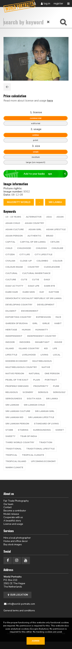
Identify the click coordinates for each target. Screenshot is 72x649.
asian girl (34, 229)
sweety (10, 436)
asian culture (14, 229)
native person (14, 373)
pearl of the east (16, 379)
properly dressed (17, 386)
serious (43, 392)
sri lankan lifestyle (41, 417)
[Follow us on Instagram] (16, 560)
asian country (34, 223)
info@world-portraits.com (21, 604)
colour (57, 260)
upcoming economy (43, 461)
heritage (11, 329)
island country (29, 348)
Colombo (42, 260)
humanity (41, 329)
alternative (34, 216)
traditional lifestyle (40, 448)
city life (24, 254)
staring (23, 429)
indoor (10, 342)
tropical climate (33, 455)
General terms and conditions (19, 610)
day (41, 292)
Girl (35, 323)
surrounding (42, 429)
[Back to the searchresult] (7, 87)
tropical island (15, 461)
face (58, 317)
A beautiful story (12, 520)
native (46, 367)
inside (58, 342)
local (56, 354)
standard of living (46, 423)
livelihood (29, 354)
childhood (24, 248)
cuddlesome (52, 267)
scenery (28, 392)
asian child (12, 223)
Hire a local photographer (17, 537)
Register (58, 3)
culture (10, 279)
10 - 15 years (13, 216)
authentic (34, 235)
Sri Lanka (55, 202)
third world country (19, 442)
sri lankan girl (44, 411)
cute (24, 279)
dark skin (29, 292)
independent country (41, 336)
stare (9, 429)
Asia (49, 216)
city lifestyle (43, 254)
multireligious (42, 361)
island (9, 348)
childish (41, 248)
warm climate (14, 467)
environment (29, 310)
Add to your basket (45, 173)
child (8, 248)
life (55, 348)
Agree (35, 640)
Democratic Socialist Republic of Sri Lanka (33, 298)
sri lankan (12, 404)
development (46, 304)
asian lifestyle (56, 229)
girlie (46, 323)
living (44, 354)
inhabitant (42, 342)
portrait (51, 379)
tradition (45, 442)
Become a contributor (14, 510)
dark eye (49, 285)
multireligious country (21, 367)
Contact (7, 507)
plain (36, 379)
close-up (26, 260)
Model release (11, 514)
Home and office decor (15, 541)
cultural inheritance (36, 273)
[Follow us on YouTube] (25, 560)
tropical (11, 455)
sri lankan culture (17, 411)
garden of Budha (16, 323)
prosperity (40, 386)
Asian (60, 216)
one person (52, 373)
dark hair (11, 292)
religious (11, 392)
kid (46, 348)
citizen (10, 254)
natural (34, 373)
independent (13, 336)
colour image (14, 267)
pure (56, 386)
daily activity (14, 285)
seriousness (13, 398)
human (26, 329)
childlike (57, 248)
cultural (11, 273)
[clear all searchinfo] (48, 22)
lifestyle (11, 354)
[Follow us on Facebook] (7, 560)
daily (47, 279)
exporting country (18, 317)
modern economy (16, 361)
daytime (54, 292)
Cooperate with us (13, 517)
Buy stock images (12, 544)
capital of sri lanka (33, 241)
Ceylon (54, 241)
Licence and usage (13, 524)
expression (43, 317)
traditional (13, 448)
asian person (14, 235)
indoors (24, 342)
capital (10, 241)
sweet (59, 429)
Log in (47, 3)
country (33, 267)
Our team (8, 504)
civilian (10, 260)
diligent (10, 310)
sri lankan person (17, 423)
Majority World (18, 202)
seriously (59, 392)
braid (49, 235)
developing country (18, 304)
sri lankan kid (14, 417)
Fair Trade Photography (16, 500)
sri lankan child (34, 404)
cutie (35, 279)
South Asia (34, 398)
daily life (33, 285)
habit (58, 323)
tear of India (28, 436)
